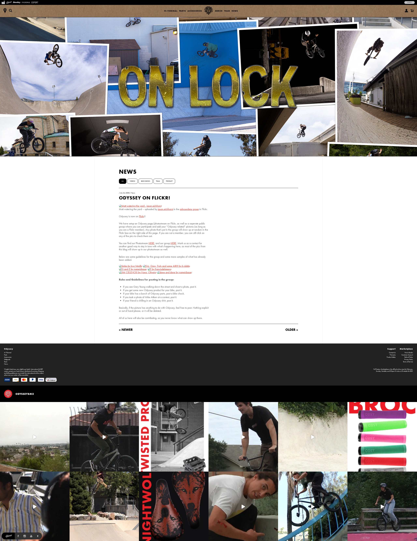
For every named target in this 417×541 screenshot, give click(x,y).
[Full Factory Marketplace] (3, 2)
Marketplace (406, 349)
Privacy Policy (408, 359)
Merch (219, 11)
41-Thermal (171, 11)
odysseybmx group (189, 209)
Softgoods (7, 359)
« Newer (126, 330)
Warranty (393, 355)
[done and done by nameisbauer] (174, 272)
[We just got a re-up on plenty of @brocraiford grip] (382, 437)
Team (227, 11)
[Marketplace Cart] (412, 11)
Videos (132, 181)
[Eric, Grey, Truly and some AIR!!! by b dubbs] (166, 266)
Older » (291, 330)
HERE (151, 243)
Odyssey (8, 349)
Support (409, 2)
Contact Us (392, 353)
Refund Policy (408, 357)
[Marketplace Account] (406, 11)
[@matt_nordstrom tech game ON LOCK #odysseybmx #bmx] (243, 437)
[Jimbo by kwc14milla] (130, 266)
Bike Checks (145, 181)
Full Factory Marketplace (381, 369)
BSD (411, 371)
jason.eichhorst (165, 209)
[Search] (10, 11)
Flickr (141, 216)
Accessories (194, 11)
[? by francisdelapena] (159, 269)
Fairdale (384, 371)
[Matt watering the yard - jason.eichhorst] (140, 205)
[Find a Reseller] (5, 11)
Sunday (378, 371)
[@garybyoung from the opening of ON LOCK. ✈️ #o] (104, 437)
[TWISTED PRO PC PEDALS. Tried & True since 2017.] (173, 437)
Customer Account (407, 355)
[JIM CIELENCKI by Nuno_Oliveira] (137, 272)
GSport (392, 371)
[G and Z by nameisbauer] (133, 269)
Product (169, 181)
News (235, 11)
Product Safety (391, 357)
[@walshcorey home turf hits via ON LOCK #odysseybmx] (313, 437)
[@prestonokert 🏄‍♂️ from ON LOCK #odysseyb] (35, 437)
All (123, 181)
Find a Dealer (409, 353)
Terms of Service (408, 362)
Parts (182, 11)
